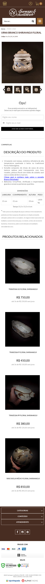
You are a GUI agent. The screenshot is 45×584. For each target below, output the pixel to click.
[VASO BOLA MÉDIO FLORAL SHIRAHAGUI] (22, 465)
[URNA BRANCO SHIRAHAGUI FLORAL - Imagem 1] (8, 89)
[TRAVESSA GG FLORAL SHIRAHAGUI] (22, 276)
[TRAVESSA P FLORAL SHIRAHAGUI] (22, 339)
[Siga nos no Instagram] (22, 532)
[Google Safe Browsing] (23, 565)
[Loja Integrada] (13, 581)
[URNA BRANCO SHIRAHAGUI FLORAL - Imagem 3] (27, 89)
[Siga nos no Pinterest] (27, 532)
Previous (4, 89)
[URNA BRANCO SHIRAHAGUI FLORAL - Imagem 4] (36, 89)
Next (41, 89)
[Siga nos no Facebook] (17, 532)
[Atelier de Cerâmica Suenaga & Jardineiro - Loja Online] (22, 12)
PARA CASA (11, 29)
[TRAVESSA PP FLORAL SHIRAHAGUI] (22, 402)
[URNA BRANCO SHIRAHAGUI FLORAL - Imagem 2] (18, 89)
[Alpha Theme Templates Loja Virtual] (30, 580)
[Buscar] (33, 21)
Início (3, 29)
